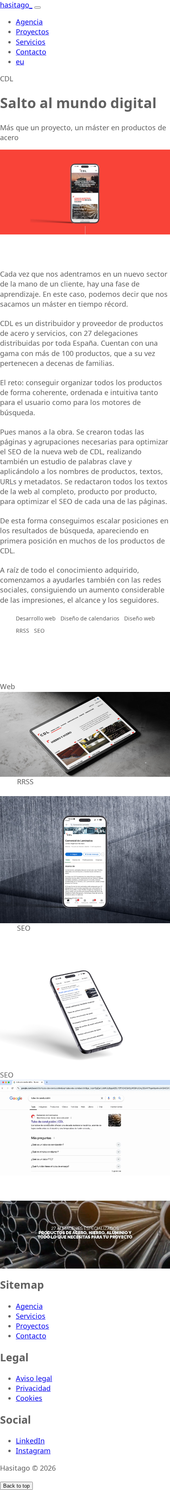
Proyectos (32, 31)
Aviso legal (34, 1378)
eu (20, 61)
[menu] (37, 7)
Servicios (30, 42)
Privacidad (33, 1388)
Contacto (31, 51)
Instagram (33, 1450)
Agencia (29, 21)
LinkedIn (30, 1440)
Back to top (16, 1486)
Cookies (29, 1398)
